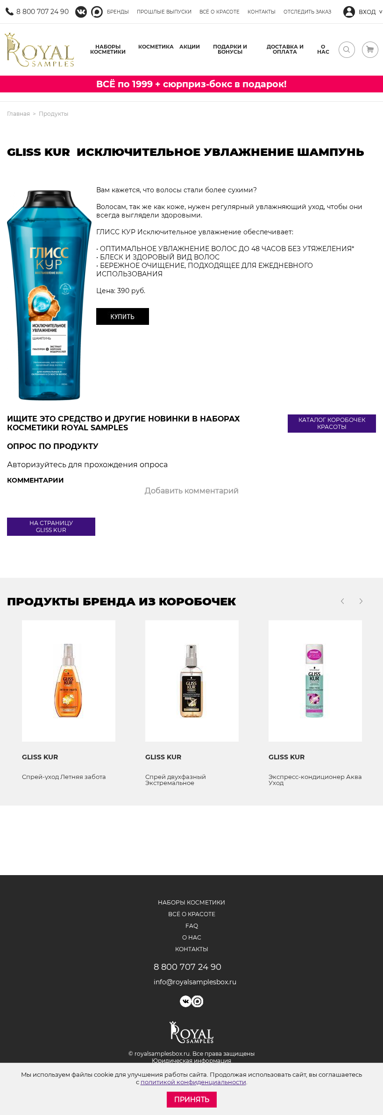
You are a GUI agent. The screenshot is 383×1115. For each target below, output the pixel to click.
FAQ (191, 925)
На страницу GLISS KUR (51, 526)
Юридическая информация (191, 1060)
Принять (191, 1099)
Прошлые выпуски (164, 12)
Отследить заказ (307, 12)
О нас (323, 49)
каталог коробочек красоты (331, 423)
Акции (189, 46)
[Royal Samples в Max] (97, 12)
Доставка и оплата (285, 49)
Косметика (156, 46)
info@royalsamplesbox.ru (192, 982)
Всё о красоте (219, 12)
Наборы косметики (108, 49)
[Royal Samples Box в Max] (197, 1001)
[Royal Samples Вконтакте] (81, 12)
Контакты (262, 12)
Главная (18, 113)
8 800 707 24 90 (42, 11)
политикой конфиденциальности (193, 1082)
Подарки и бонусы (230, 49)
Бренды (118, 12)
